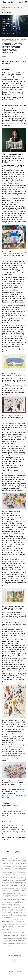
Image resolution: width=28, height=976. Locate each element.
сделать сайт (10, 971)
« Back (4, 56)
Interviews (8, 39)
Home (3, 39)
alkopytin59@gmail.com (14, 955)
